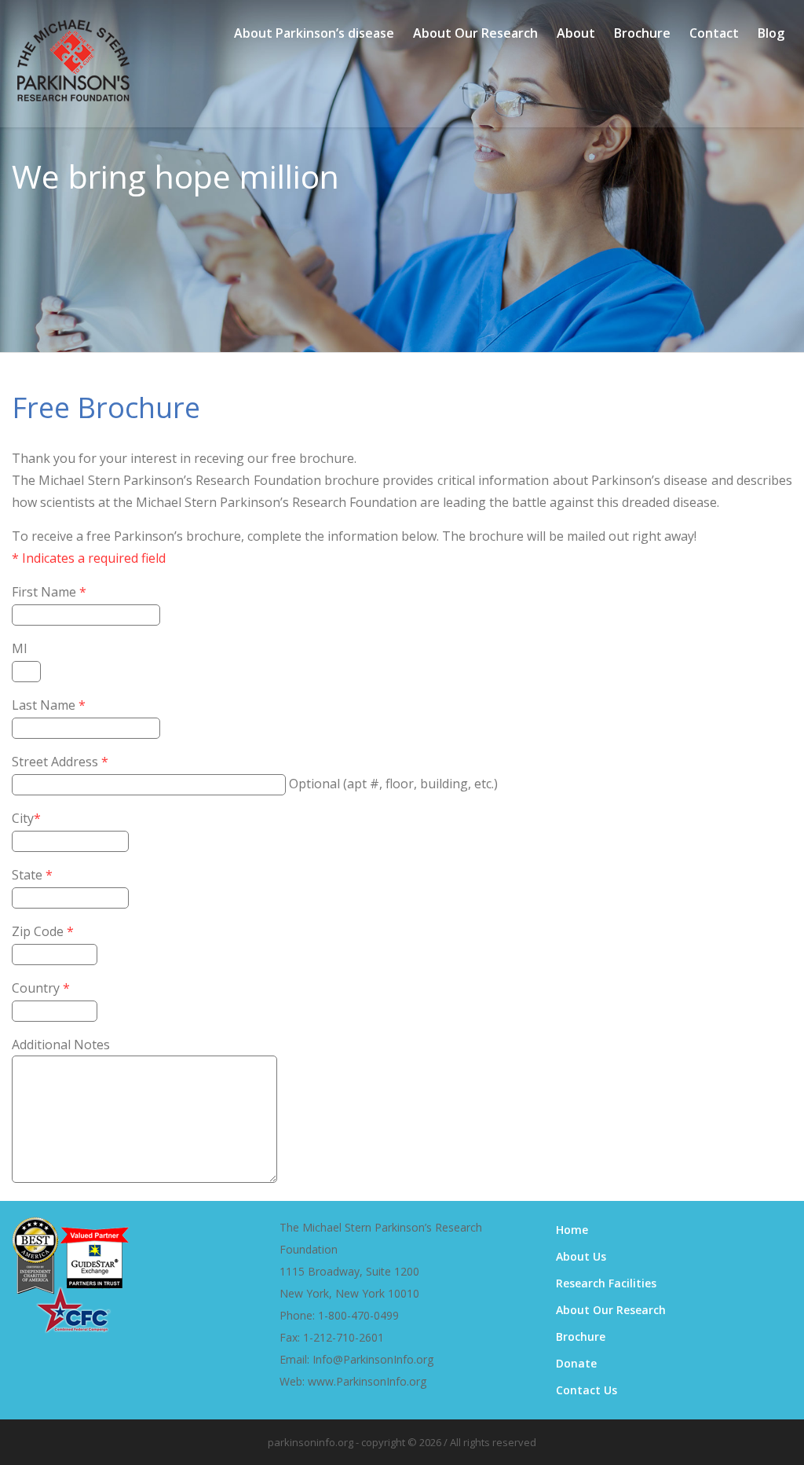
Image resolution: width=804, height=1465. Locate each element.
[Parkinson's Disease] (73, 94)
